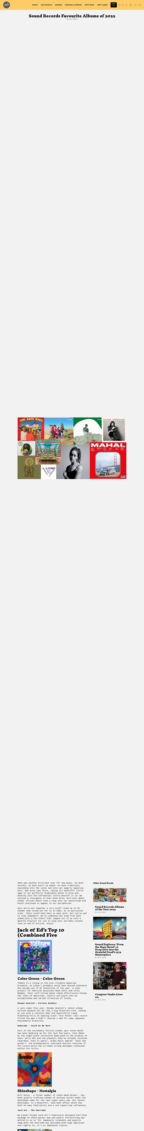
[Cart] (139, 5)
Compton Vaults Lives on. (109, 996)
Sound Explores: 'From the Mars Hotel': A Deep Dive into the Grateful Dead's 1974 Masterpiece (109, 949)
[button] (35, 4)
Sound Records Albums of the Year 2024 (109, 908)
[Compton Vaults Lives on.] (109, 976)
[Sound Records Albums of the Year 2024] (109, 895)
